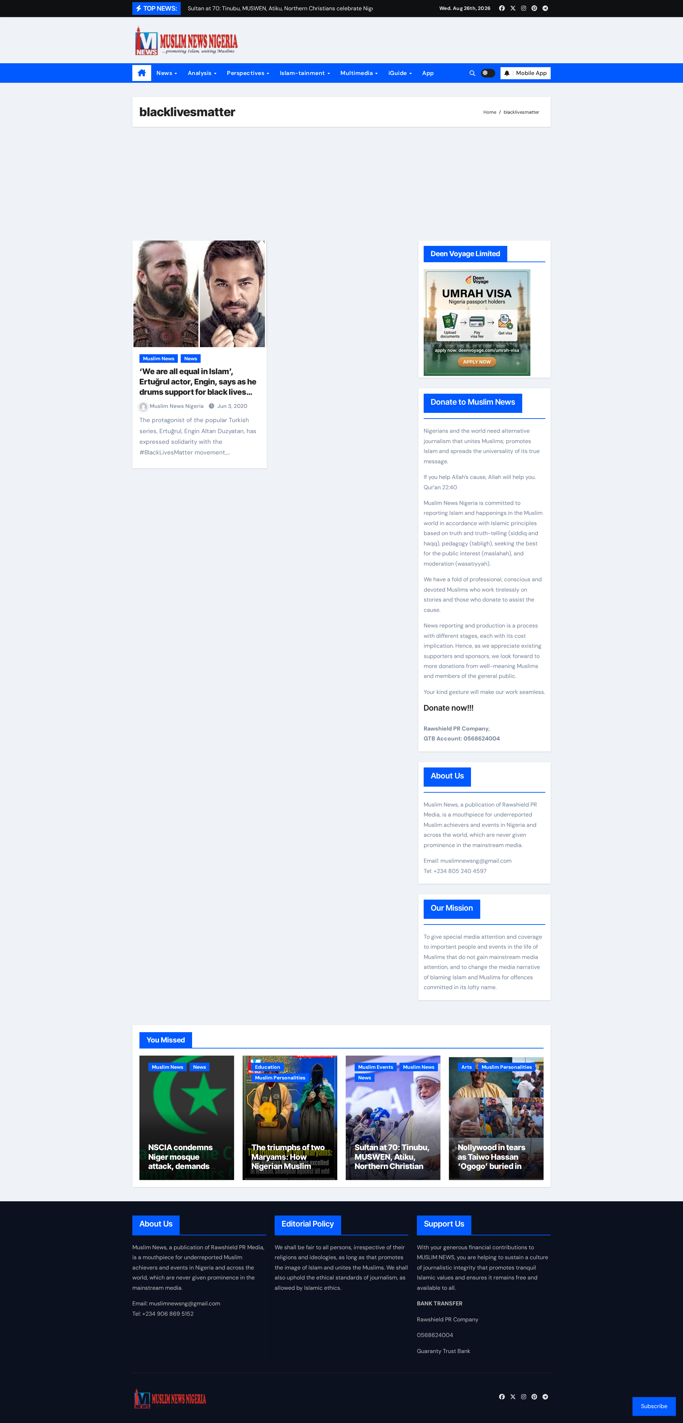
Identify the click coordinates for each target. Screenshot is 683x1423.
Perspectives (246, 73)
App (428, 73)
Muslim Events (375, 1067)
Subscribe (654, 1406)
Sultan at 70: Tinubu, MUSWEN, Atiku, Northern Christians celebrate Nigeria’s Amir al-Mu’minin (392, 1166)
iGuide (398, 73)
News (165, 73)
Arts (466, 1067)
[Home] (141, 73)
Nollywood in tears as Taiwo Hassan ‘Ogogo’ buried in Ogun (491, 1161)
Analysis (200, 73)
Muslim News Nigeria (177, 406)
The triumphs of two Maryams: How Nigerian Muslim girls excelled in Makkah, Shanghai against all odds (288, 1171)
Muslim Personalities (280, 1077)
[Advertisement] (342, 183)
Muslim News (158, 358)
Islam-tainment (303, 73)
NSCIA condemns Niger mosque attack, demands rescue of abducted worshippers (183, 1166)
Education (267, 1067)
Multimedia (357, 73)
